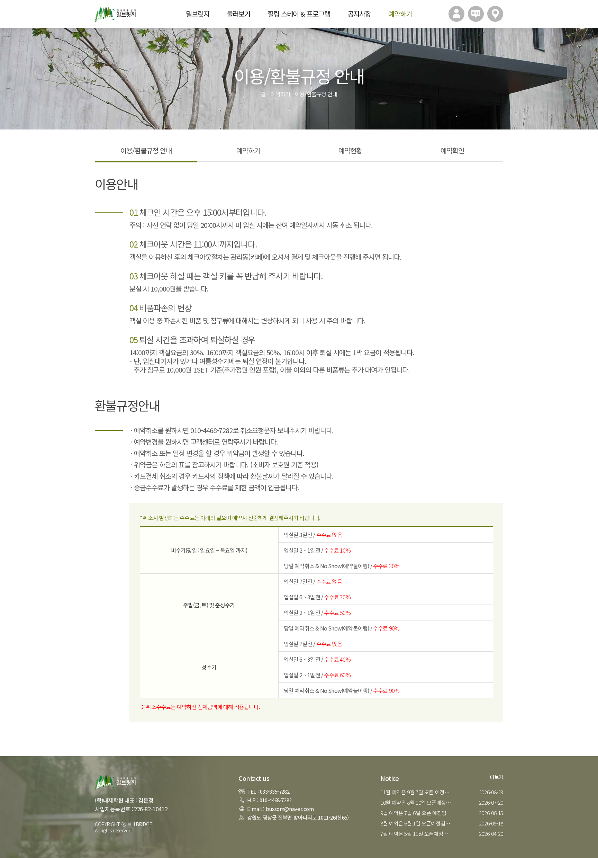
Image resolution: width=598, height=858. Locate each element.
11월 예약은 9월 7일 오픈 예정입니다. (417, 792)
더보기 (496, 777)
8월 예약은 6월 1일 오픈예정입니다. (417, 823)
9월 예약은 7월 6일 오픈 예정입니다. (417, 812)
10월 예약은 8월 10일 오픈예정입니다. (417, 802)
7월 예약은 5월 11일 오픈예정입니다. (417, 833)
